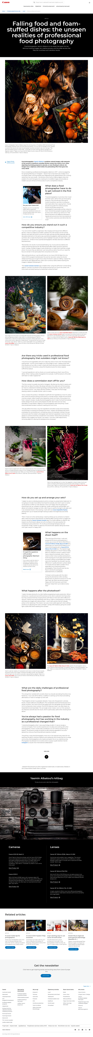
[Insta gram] (78, 1029)
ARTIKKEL (70, 933)
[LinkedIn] (82, 1029)
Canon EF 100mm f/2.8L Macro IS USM (56, 543)
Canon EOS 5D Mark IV (16, 854)
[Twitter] (86, 1029)
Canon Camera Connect (32, 265)
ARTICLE (46, 18)
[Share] (46, 757)
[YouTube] (89, 1029)
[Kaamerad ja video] (34, 6)
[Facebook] (75, 1029)
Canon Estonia (6, 1029)
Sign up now (46, 975)
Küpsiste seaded (75, 1025)
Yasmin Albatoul (39, 161)
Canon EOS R (13, 874)
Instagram (25, 742)
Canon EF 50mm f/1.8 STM (58, 871)
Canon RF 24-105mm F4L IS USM (78, 485)
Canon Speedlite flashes (65, 332)
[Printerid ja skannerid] (55, 6)
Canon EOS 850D (9, 343)
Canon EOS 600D (9, 675)
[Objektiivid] (41, 6)
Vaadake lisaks (10, 947)
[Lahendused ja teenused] (70, 6)
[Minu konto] (89, 2)
